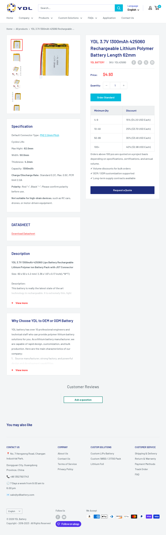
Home (9, 17)
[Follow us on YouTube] (64, 517)
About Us (63, 453)
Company (24, 17)
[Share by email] (152, 62)
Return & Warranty (145, 458)
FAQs (91, 17)
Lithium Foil (97, 463)
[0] (157, 8)
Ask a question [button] (83, 399)
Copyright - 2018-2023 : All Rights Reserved (28, 523)
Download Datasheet (23, 233)
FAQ (137, 474)
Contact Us (127, 17)
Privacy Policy (65, 469)
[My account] (150, 8)
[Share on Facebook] (133, 62)
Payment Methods (145, 463)
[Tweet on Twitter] (146, 62)
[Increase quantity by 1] (123, 85)
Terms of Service (67, 463)
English (11, 511)
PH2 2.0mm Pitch (49, 135)
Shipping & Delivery (146, 453)
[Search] (119, 7)
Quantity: (95, 85)
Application (109, 17)
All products (22, 29)
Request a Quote (122, 190)
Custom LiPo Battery (102, 453)
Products (44, 17)
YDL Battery (97, 62)
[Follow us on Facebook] (58, 517)
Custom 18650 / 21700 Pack (106, 458)
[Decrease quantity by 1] (106, 85)
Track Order (141, 469)
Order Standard (105, 97)
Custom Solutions (68, 17)
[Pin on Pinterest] (140, 62)
